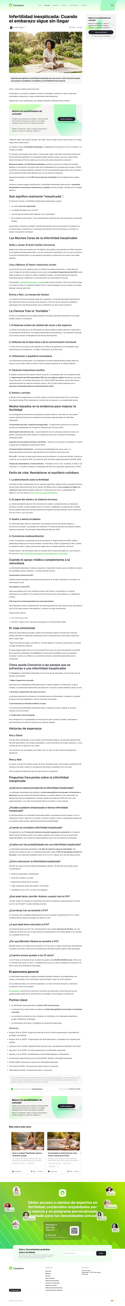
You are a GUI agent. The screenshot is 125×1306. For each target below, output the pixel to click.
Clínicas (63, 5)
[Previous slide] (10, 1152)
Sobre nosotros (73, 5)
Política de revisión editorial (53, 1288)
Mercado (55, 5)
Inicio (39, 5)
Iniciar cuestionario (66, 119)
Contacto (84, 5)
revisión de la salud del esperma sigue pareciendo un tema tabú (43, 553)
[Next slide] (81, 1152)
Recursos (47, 5)
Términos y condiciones (52, 1283)
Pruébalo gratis (15, 1290)
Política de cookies (51, 1285)
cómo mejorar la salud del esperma (44, 493)
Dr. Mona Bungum (37, 1089)
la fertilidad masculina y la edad (31, 282)
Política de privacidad (52, 1280)
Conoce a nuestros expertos (53, 1290)
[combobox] (113, 5)
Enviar (101, 1253)
